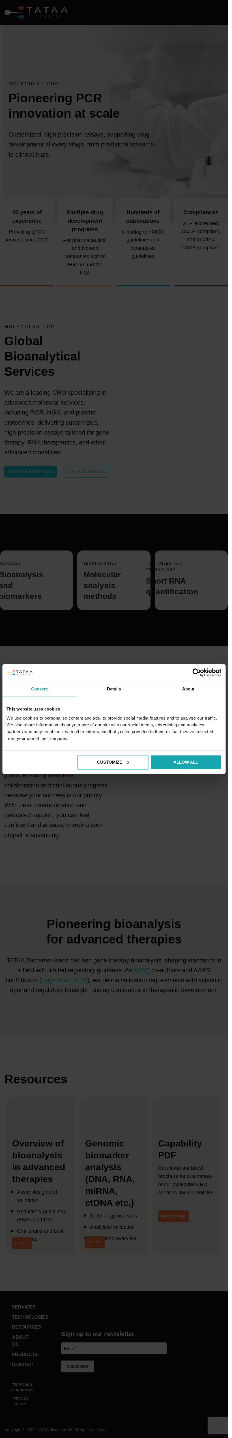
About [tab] (188, 688)
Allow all (185, 761)
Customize (109, 761)
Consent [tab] (39, 688)
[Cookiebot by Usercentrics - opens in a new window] (196, 672)
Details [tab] (114, 688)
